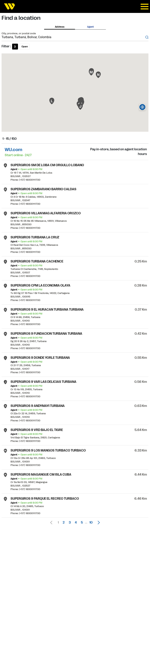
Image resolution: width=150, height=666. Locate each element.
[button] (97, 522)
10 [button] (91, 522)
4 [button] (76, 522)
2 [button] (64, 522)
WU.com (13, 149)
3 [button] (70, 522)
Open (24, 46)
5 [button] (82, 522)
